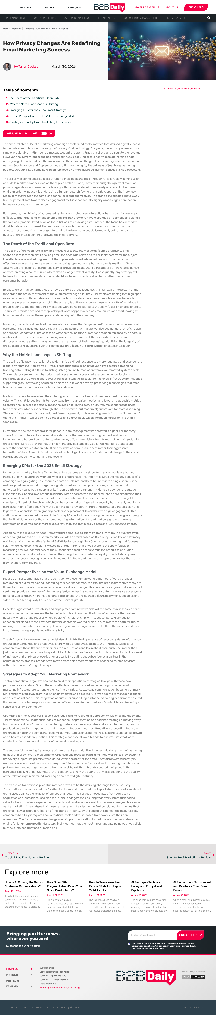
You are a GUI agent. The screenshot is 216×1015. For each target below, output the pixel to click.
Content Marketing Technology (55, 971)
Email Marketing (15, 17)
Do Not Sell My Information (68, 1007)
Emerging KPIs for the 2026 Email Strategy (37, 110)
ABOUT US (171, 7)
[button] (209, 18)
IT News (12, 986)
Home (6, 28)
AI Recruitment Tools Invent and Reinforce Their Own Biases (192, 886)
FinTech (73, 7)
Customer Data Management (140, 17)
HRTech (50, 7)
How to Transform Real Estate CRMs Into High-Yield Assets (105, 886)
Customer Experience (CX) (53, 975)
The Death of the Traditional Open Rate (34, 98)
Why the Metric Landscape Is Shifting (33, 104)
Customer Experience (77, 17)
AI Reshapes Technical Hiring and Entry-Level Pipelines (146, 886)
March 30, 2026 (64, 66)
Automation (194, 88)
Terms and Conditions (45, 1007)
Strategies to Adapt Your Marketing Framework (40, 122)
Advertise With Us (146, 7)
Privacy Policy (27, 1007)
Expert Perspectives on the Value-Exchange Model (42, 116)
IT (6, 7)
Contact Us (198, 1007)
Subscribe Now (190, 935)
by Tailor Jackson (27, 66)
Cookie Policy (13, 1007)
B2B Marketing (107, 17)
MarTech (25, 7)
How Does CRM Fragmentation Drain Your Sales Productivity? (64, 886)
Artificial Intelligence (175, 88)
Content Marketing (44, 17)
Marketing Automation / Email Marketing (46, 28)
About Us (187, 1007)
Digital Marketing (176, 17)
